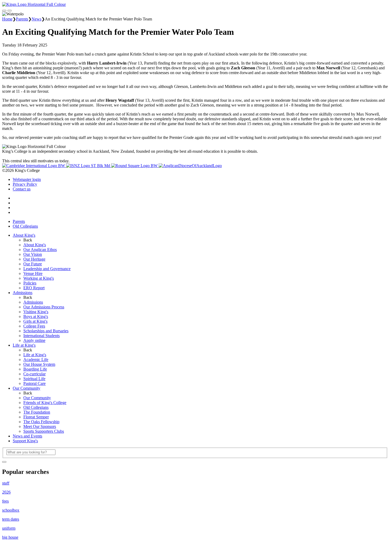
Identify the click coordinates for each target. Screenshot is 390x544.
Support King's (25, 441)
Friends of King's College (44, 402)
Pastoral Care (34, 383)
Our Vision (32, 254)
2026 (6, 492)
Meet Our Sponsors (39, 426)
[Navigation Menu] (9, 10)
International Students (41, 335)
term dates (10, 519)
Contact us (22, 189)
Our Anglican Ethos (40, 249)
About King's (24, 235)
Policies (29, 283)
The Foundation (36, 412)
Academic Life (35, 359)
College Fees (34, 326)
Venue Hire (32, 273)
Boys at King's (35, 316)
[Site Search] (4, 10)
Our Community (26, 388)
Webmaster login (27, 179)
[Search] (4, 462)
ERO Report (34, 288)
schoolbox (10, 510)
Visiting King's (35, 311)
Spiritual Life (34, 378)
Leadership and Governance (47, 268)
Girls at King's (35, 321)
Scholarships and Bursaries (45, 331)
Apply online (34, 340)
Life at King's (24, 345)
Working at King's (38, 278)
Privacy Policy (25, 184)
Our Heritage (34, 259)
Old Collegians (25, 226)
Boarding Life (35, 369)
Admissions (22, 292)
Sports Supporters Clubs (43, 431)
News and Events (27, 436)
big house (10, 537)
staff (5, 483)
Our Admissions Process (43, 307)
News (36, 19)
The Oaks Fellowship (41, 421)
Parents (22, 19)
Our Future (32, 264)
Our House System (39, 364)
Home (7, 19)
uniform (8, 528)
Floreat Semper (36, 417)
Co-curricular (34, 374)
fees (5, 501)
